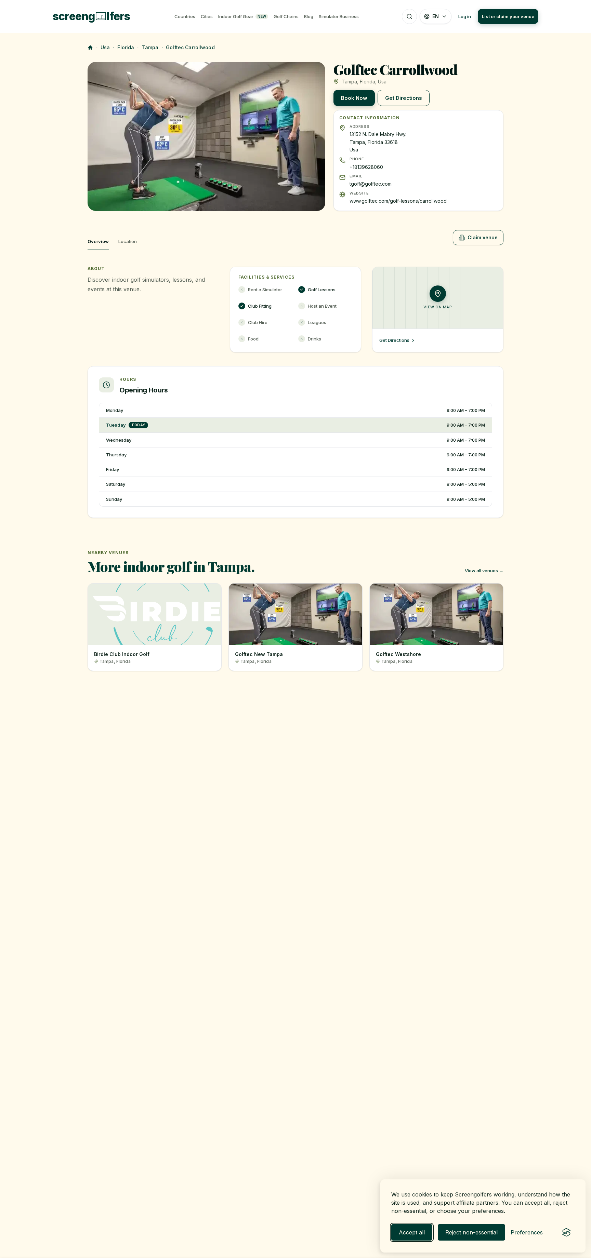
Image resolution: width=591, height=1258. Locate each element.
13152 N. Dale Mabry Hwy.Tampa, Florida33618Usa (378, 142)
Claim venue (483, 237)
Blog (308, 16)
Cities (207, 16)
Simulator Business (339, 16)
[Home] (90, 47)
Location (127, 241)
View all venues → (484, 570)
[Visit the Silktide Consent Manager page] (566, 1232)
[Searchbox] (409, 16)
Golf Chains (286, 16)
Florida (125, 47)
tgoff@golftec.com (371, 184)
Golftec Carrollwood (190, 47)
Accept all (412, 1232)
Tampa (150, 47)
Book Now (354, 98)
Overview (98, 241)
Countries (184, 16)
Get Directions (403, 98)
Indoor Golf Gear (242, 16)
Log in (464, 16)
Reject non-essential (471, 1232)
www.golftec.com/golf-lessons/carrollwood (398, 201)
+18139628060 (366, 167)
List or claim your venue (508, 16)
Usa (105, 47)
